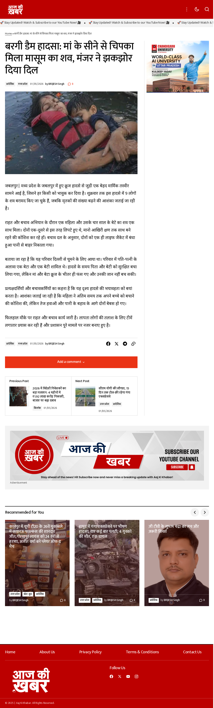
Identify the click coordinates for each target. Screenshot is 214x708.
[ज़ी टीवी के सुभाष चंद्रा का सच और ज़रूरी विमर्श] (176, 563)
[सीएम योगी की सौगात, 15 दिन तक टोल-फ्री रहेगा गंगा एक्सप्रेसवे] (104, 396)
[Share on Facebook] (108, 344)
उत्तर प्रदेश (104, 404)
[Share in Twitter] (116, 344)
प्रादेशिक (10, 84)
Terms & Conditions (142, 652)
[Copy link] (133, 344)
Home (8, 33)
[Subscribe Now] (107, 456)
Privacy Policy (90, 652)
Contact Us (192, 652)
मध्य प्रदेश (22, 84)
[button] (187, 9)
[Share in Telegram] (125, 344)
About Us (47, 652)
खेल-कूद (28, 594)
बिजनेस (37, 408)
